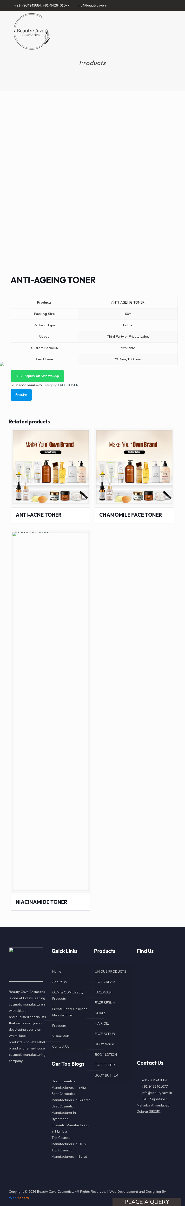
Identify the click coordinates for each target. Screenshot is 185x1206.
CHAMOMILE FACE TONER (130, 515)
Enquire (21, 394)
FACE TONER (68, 385)
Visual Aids (61, 1036)
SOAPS (100, 1013)
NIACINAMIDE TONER (41, 902)
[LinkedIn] (167, 5)
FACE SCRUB (105, 1034)
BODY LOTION (106, 1054)
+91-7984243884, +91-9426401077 (41, 5)
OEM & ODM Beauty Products (67, 995)
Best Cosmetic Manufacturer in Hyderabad (64, 1112)
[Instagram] (173, 5)
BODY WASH (105, 1044)
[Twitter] (160, 5)
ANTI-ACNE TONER (38, 515)
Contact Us (60, 1046)
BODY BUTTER (106, 1075)
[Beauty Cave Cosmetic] (32, 31)
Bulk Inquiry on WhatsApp (37, 376)
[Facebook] (154, 5)
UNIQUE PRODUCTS (110, 971)
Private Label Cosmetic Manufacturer (69, 1012)
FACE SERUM (105, 1002)
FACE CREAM (105, 982)
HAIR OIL (102, 1023)
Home (56, 971)
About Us (59, 982)
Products (59, 1025)
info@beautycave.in (92, 5)
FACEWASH (104, 992)
